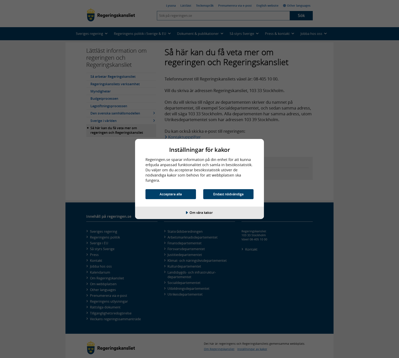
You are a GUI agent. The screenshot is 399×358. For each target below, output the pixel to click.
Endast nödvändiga (228, 194)
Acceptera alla (171, 194)
